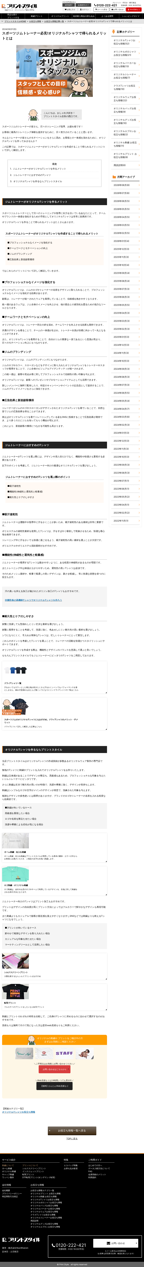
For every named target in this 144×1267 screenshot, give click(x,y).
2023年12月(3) (121, 440)
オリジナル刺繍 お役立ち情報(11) (125, 144)
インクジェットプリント (33, 1171)
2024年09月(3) (122, 368)
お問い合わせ (118, 9)
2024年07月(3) (122, 384)
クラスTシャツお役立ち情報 (43, 1215)
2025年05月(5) (122, 305)
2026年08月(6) (122, 185)
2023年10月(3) (121, 456)
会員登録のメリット (97, 1174)
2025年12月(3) (121, 249)
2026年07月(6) (122, 193)
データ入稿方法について (99, 1168)
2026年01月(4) (121, 241)
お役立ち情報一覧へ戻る (72, 1130)
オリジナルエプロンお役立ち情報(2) (125, 133)
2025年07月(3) (122, 289)
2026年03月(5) (122, 225)
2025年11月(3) (121, 257)
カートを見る (102, 9)
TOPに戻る (72, 1138)
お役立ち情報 (37, 1184)
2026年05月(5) (122, 209)
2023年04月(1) (121, 504)
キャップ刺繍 (8, 1174)
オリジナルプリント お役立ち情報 (46, 1193)
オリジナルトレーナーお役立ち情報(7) (125, 76)
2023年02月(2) (122, 512)
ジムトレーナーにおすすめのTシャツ (32, 175)
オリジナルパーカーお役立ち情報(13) (125, 65)
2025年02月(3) (122, 329)
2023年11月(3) (121, 448)
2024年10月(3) (121, 360)
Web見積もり (135, 9)
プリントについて (30, 1165)
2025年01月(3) (121, 337)
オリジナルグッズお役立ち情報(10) (125, 121)
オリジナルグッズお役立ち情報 (44, 1224)
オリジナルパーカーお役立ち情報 (45, 1209)
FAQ (90, 1171)
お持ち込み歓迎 (71, 1168)
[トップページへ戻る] (19, 6)
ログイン (85, 9)
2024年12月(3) (121, 344)
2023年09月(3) (122, 464)
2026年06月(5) (122, 201)
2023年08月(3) (122, 472)
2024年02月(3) (122, 424)
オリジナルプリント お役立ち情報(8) (125, 155)
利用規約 (92, 1177)
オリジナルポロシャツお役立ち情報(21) (125, 53)
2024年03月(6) (122, 416)
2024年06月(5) (122, 392)
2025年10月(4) (121, 265)
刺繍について (8, 1165)
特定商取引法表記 (10, 1196)
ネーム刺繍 (7, 1168)
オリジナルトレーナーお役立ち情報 (46, 1218)
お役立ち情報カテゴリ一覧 (42, 1190)
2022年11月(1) (121, 520)
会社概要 (6, 1190)
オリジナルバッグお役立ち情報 (44, 1205)
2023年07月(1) (121, 480)
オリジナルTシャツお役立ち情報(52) (124, 42)
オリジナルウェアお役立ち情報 (44, 1211)
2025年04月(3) (122, 313)
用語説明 (34, 1221)
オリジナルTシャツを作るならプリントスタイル (37, 181)
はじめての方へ (95, 1165)
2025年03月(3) (122, 321)
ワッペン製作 (8, 1177)
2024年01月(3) (121, 432)
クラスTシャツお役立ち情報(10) (124, 87)
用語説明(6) (120, 165)
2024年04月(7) (122, 408)
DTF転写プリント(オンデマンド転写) (38, 1177)
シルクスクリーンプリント (34, 1168)
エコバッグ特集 (71, 1165)
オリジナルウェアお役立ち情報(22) (125, 99)
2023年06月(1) (121, 488)
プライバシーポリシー (12, 1193)
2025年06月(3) (122, 297)
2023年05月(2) (122, 496)
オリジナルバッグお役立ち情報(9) (125, 110)
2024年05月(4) (122, 400)
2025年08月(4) (122, 281)
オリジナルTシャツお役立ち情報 (45, 1199)
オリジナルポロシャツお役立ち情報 (46, 1202)
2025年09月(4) (122, 273)
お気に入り (71, 9)
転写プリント (28, 1174)
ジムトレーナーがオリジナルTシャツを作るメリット (39, 168)
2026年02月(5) (122, 233)
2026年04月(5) (122, 217)
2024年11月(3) (121, 352)
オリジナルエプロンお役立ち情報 (45, 1227)
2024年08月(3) (122, 376)
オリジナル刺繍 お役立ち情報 (44, 1196)
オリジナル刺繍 (9, 1171)
